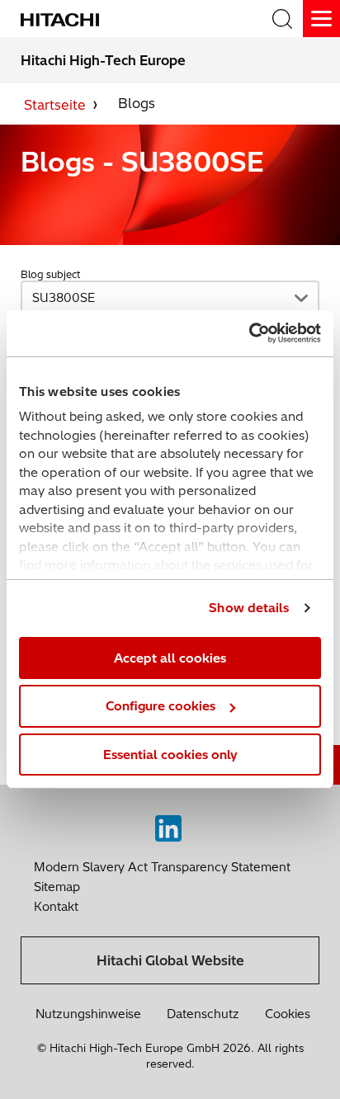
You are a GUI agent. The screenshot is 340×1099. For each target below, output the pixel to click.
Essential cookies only (170, 754)
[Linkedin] (168, 824)
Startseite (55, 105)
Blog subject (50, 274)
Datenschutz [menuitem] (203, 1014)
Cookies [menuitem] (287, 1014)
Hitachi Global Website (170, 960)
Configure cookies (160, 706)
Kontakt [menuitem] (56, 906)
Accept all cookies (170, 657)
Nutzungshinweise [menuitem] (88, 1014)
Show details (249, 608)
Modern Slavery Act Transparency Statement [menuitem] (162, 867)
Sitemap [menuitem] (57, 887)
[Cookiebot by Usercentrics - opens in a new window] (249, 333)
